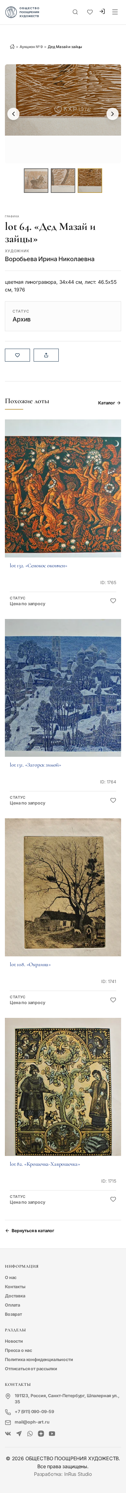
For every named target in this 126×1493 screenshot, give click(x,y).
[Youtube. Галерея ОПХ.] (52, 1434)
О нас (11, 1277)
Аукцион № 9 (31, 46)
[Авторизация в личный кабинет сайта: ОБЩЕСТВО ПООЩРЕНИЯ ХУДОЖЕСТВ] (102, 12)
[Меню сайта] (115, 12)
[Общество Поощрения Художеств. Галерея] (8, 1434)
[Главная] (12, 46)
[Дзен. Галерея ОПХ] (41, 1434)
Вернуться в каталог (33, 1230)
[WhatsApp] (30, 1434)
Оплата (12, 1304)
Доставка (15, 1295)
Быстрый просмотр (63, 496)
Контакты (15, 1286)
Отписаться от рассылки (31, 1368)
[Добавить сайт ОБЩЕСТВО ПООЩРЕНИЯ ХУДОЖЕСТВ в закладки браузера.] (89, 12)
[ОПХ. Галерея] (19, 1434)
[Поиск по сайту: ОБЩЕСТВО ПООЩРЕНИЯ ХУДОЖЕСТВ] (75, 12)
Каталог (106, 402)
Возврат (13, 1314)
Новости (14, 1341)
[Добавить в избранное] (113, 601)
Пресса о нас (18, 1350)
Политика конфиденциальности (39, 1359)
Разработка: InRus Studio (63, 1474)
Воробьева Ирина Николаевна (49, 259)
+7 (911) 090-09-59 (34, 1411)
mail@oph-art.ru (32, 1421)
